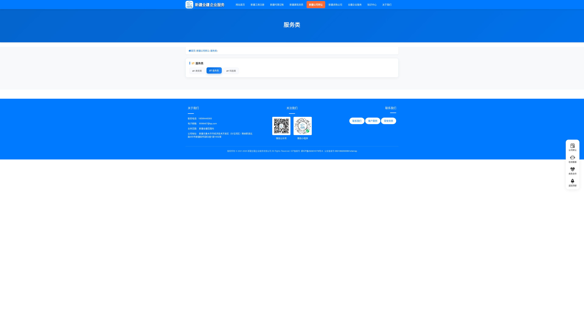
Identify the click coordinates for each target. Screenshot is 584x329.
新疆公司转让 (316, 4)
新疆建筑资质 (296, 4)
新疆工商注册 (257, 4)
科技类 (232, 70)
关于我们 (386, 4)
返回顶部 (573, 185)
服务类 (213, 50)
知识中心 (372, 4)
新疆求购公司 (335, 4)
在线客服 (573, 161)
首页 (193, 50)
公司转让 (573, 150)
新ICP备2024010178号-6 (312, 150)
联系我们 (357, 120)
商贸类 (198, 70)
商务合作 (573, 173)
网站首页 (240, 4)
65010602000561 (342, 150)
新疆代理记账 (277, 4)
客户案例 (372, 120)
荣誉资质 (388, 120)
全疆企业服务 (355, 4)
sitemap (353, 150)
